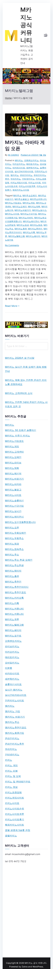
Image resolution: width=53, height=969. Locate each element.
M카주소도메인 (30, 195)
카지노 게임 (11, 765)
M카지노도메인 (20, 206)
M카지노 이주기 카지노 (17, 435)
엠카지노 (14, 175)
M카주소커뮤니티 (38, 199)
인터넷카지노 (28, 179)
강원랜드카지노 (31, 160)
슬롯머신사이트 (13, 684)
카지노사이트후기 (14, 819)
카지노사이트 (34, 182)
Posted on (33, 155)
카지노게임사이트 (18, 182)
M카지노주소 (12, 554)
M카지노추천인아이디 (17, 586)
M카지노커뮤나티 (14, 608)
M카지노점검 (36, 225)
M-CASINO (13, 155)
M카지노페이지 (33, 236)
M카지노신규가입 (28, 214)
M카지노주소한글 (14, 565)
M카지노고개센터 (14, 451)
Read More (11, 305)
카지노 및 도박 (13, 776)
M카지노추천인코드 (15, 592)
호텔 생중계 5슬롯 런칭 (17, 830)
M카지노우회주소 (14, 538)
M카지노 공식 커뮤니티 (26, 25)
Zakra (25, 966)
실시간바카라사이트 (24, 171)
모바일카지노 (12, 662)
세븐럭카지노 (32, 167)
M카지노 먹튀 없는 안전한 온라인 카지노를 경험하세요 (26, 382)
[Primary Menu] (45, 35)
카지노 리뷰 (11, 770)
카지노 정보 (11, 787)
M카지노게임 (29, 203)
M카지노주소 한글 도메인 (18, 559)
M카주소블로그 (22, 199)
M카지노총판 (21, 228)
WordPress (38, 966)
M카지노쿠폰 (12, 619)
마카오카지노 (19, 164)
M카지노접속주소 (14, 549)
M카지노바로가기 (23, 210)
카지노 (8, 759)
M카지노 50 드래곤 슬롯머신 (20, 430)
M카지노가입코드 (13, 203)
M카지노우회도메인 (15, 532)
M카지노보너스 (39, 210)
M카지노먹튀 (34, 206)
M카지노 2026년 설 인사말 (19, 357)
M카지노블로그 (13, 489)
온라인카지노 (26, 175)
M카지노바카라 (13, 484)
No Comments (12, 245)
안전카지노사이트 (14, 700)
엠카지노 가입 (12, 711)
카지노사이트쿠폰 (27, 186)
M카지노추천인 (35, 228)
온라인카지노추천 (14, 743)
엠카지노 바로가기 (15, 716)
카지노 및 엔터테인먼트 (17, 781)
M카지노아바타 (26, 217)
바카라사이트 (19, 167)
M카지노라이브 (13, 462)
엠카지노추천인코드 (15, 727)
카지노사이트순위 (14, 808)
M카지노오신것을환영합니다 (20, 522)
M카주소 (17, 195)
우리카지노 (15, 179)
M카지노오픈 (12, 527)
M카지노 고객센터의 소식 (18, 393)
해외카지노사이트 (21, 190)
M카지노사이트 (12, 214)
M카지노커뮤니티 (14, 613)
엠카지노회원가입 (14, 732)
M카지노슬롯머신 (14, 500)
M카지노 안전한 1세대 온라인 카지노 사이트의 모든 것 (26, 404)
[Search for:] (26, 346)
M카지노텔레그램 (16, 236)
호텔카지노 (11, 835)
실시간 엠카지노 (13, 689)
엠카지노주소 (12, 722)
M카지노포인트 (13, 635)
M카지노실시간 (13, 511)
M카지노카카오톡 (14, 597)
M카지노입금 (23, 225)
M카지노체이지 (13, 570)
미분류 (8, 668)
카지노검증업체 (13, 792)
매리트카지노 (32, 164)
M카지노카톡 (29, 232)
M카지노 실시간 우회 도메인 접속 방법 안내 (26, 369)
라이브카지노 (12, 646)
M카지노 (19, 160)
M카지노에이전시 (31, 221)
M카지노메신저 (13, 473)
